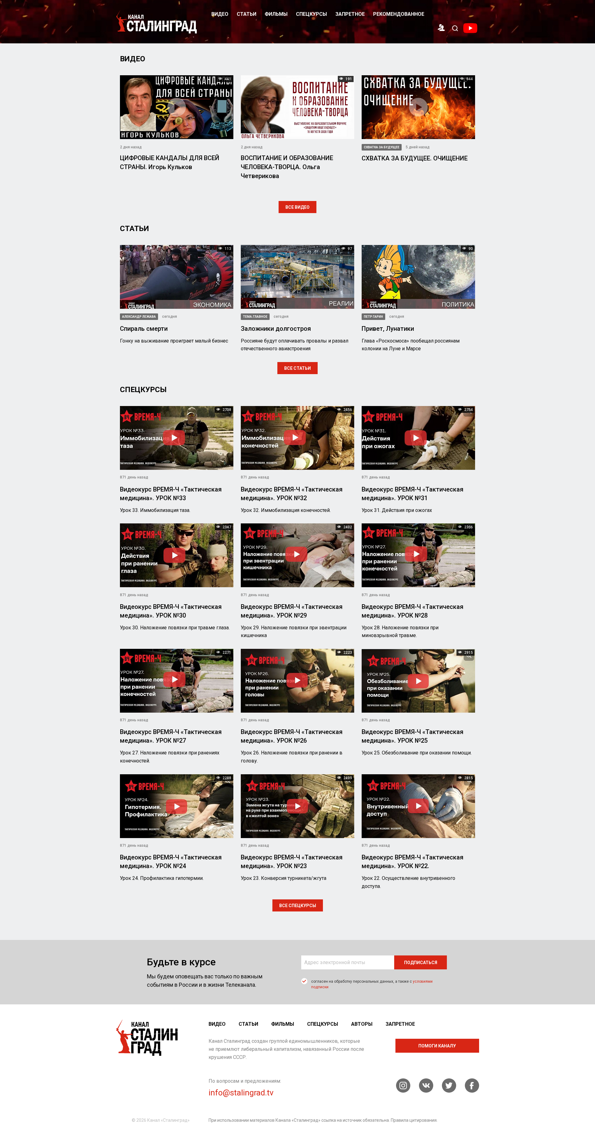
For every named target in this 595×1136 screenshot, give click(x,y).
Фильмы (276, 14)
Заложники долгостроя (276, 328)
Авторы (361, 1024)
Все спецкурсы (297, 905)
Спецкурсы (311, 14)
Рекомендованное (398, 14)
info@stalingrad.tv (241, 1092)
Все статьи (297, 368)
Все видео (297, 207)
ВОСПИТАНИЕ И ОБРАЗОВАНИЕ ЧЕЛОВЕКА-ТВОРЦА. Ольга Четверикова (287, 167)
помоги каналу (437, 1045)
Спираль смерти (144, 328)
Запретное (350, 14)
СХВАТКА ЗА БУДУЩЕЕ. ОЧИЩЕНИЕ (415, 158)
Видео (219, 14)
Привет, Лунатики (388, 328)
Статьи (246, 14)
